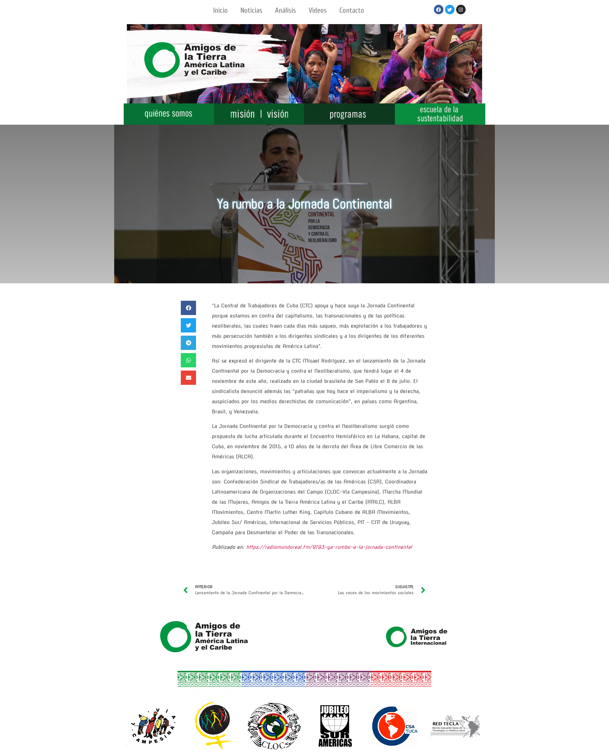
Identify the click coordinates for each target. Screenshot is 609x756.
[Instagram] (461, 9)
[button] (134, 64)
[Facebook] (438, 9)
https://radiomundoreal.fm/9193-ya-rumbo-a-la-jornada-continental (329, 547)
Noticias (251, 10)
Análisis (285, 10)
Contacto (351, 10)
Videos (318, 10)
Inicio (220, 10)
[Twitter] (450, 9)
